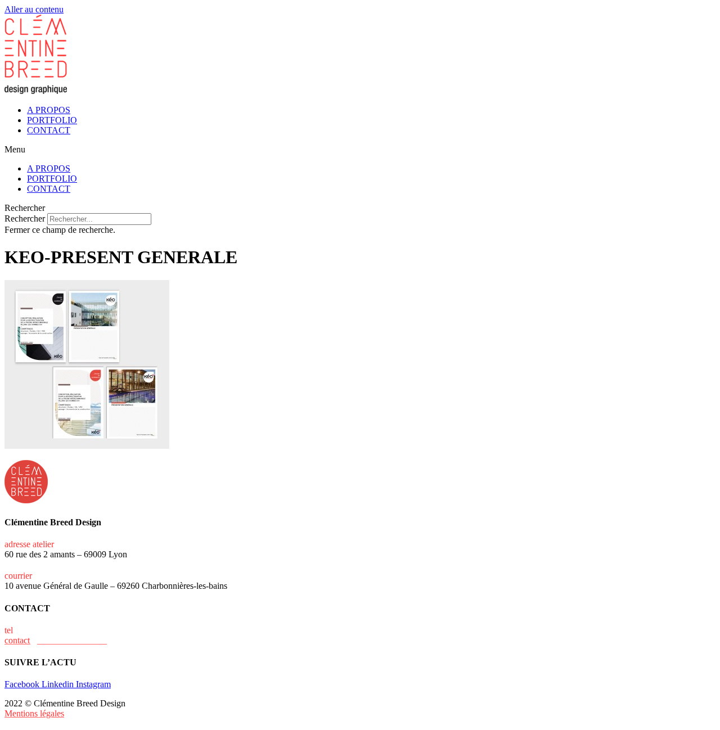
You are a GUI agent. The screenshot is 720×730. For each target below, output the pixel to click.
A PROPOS (48, 110)
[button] (360, 150)
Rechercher (25, 218)
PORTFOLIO (52, 120)
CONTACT (48, 130)
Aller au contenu (34, 9)
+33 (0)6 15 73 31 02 (53, 630)
